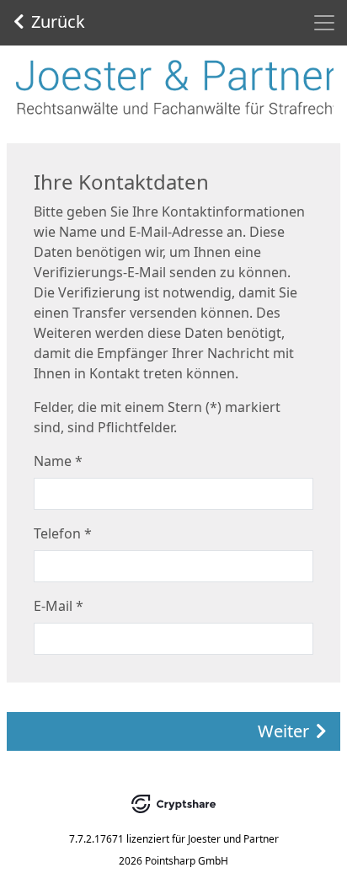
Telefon (63, 533)
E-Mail (58, 606)
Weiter (283, 731)
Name (58, 461)
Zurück (58, 21)
